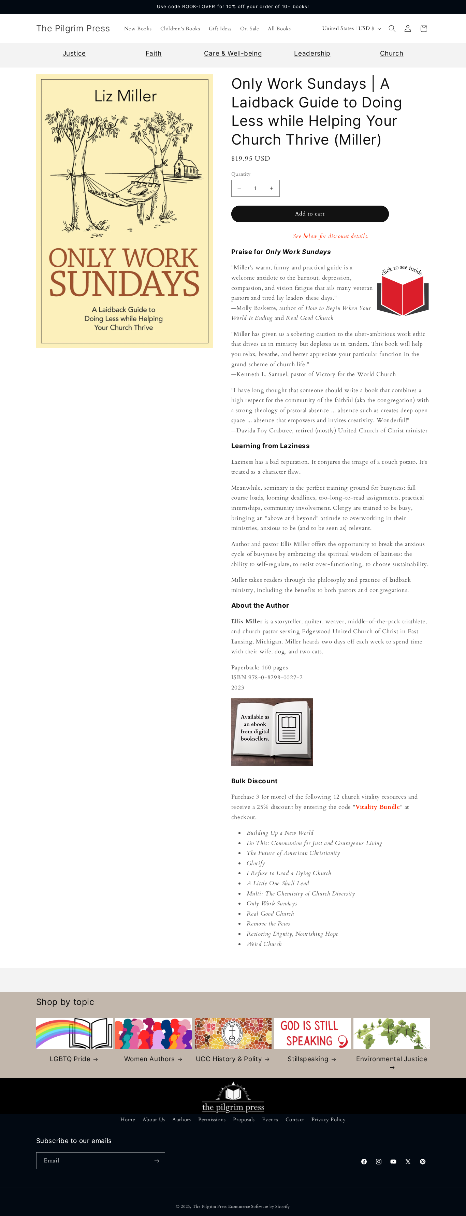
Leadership (312, 53)
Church (392, 53)
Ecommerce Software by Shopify (259, 1206)
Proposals (244, 1119)
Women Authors (149, 1059)
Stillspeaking (308, 1059)
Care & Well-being (233, 53)
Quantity (240, 174)
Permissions (212, 1119)
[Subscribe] (156, 1160)
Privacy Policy (328, 1119)
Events (270, 1119)
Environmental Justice (391, 1059)
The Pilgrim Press (210, 1206)
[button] (392, 28)
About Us (154, 1119)
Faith (154, 53)
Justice (74, 53)
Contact (295, 1119)
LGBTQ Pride (70, 1059)
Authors (181, 1119)
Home (127, 1119)
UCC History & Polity (229, 1059)
